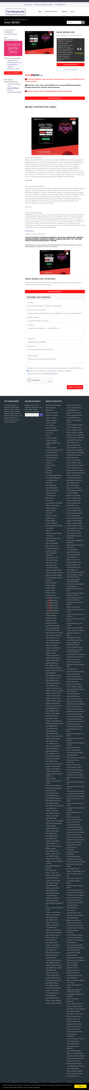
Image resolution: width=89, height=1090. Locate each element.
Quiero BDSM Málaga (52, 716)
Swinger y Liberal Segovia (53, 978)
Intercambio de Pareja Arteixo (75, 925)
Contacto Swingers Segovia (53, 980)
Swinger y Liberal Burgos (53, 945)
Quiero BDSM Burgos (52, 942)
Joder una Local (50, 460)
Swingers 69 (49, 580)
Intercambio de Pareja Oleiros (75, 915)
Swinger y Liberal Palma (73, 747)
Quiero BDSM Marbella (52, 803)
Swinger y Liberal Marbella (53, 648)
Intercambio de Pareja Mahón (75, 902)
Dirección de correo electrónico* (36, 310)
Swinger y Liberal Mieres (73, 674)
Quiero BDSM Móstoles (52, 828)
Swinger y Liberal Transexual (54, 705)
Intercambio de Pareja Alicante (75, 940)
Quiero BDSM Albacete (73, 417)
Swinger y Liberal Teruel (73, 559)
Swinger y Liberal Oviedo (53, 738)
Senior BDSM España (52, 488)
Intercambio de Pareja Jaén (74, 819)
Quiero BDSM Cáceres (73, 483)
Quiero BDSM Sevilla (51, 718)
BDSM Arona (70, 1001)
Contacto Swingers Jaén (73, 817)
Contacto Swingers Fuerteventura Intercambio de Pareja (75, 588)
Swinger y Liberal (50, 653)
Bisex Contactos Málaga (52, 640)
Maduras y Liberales (51, 515)
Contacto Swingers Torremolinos (75, 757)
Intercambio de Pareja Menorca (75, 895)
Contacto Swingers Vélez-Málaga (76, 861)
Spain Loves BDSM (72, 965)
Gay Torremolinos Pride (52, 637)
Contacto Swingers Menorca (74, 897)
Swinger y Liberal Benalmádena (54, 723)
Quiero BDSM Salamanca (53, 962)
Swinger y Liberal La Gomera (54, 700)
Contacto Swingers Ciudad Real (75, 437)
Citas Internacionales (19, 19)
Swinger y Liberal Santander (74, 523)
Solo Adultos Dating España (53, 405)
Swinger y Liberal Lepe (73, 970)
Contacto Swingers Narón (74, 662)
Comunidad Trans (51, 407)
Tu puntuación (31, 338)
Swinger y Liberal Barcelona (53, 721)
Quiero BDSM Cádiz (51, 731)
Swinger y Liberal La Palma (53, 693)
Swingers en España (51, 420)
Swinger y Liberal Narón (73, 659)
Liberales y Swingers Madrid (53, 570)
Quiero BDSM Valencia (52, 985)
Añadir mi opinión (75, 387)
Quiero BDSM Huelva (52, 728)
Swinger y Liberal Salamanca (54, 960)
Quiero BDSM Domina (52, 836)
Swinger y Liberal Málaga (53, 713)
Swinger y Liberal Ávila (52, 937)
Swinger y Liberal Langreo (53, 880)
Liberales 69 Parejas (51, 565)
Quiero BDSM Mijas (51, 818)
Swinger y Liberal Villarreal (53, 875)
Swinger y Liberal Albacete (74, 412)
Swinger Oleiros (71, 910)
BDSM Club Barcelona (52, 613)
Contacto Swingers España (74, 1063)
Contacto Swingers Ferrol (74, 567)
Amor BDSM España (51, 480)
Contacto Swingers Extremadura (75, 472)
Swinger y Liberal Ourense (53, 930)
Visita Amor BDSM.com (13, 73)
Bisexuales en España (52, 412)
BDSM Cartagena (50, 848)
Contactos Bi (49, 500)
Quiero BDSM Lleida (51, 890)
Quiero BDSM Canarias (52, 665)
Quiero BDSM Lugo (51, 927)
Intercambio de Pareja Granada (75, 839)
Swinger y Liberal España (74, 1061)
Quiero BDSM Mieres (72, 681)
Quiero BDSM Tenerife (73, 868)
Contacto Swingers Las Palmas (75, 630)
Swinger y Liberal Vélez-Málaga (54, 821)
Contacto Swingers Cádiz (73, 824)
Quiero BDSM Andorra (73, 1076)
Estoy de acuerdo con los (43, 373)
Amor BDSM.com (60, 4)
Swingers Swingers (51, 447)
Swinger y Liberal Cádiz (73, 822)
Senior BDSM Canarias (73, 1041)
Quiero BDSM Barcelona (52, 711)
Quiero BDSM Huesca (52, 917)
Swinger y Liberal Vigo (52, 972)
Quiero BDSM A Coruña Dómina (75, 654)
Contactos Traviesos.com (53, 548)
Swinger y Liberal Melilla (73, 495)
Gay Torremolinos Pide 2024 (53, 635)
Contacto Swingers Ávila (73, 1021)
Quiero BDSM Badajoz (73, 485)
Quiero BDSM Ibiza (51, 673)
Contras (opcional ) (33, 355)
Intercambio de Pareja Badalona (75, 704)
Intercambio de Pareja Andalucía (76, 711)
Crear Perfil (28, 180)
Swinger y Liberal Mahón (52, 888)
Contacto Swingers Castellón (74, 425)
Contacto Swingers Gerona (74, 467)
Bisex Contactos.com (51, 546)
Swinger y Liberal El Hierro (53, 698)
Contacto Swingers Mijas (73, 856)
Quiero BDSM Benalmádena (53, 798)
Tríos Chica (49, 530)
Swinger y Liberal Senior (52, 831)
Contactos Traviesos (51, 440)
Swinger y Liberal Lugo (52, 922)
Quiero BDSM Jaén (51, 790)
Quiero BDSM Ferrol (72, 569)
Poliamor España (50, 510)
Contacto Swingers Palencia (74, 1031)
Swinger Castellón (51, 778)
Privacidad (54, 1082)
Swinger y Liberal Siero (52, 873)
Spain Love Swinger (72, 962)
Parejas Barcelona (51, 595)
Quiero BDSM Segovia (52, 983)
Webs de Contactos (51, 11)
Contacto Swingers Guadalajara (75, 452)
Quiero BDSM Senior (51, 833)
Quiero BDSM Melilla (72, 493)
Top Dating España (15, 11)
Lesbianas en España (52, 415)
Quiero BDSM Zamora (73, 410)
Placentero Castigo (51, 428)
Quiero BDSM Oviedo (52, 741)
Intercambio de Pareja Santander (76, 796)
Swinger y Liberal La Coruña (74, 525)
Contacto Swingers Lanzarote (75, 432)
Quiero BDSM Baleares (52, 748)
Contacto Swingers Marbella (74, 719)
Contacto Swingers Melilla (74, 498)
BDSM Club (49, 483)
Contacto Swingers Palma (74, 750)
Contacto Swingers (51, 957)
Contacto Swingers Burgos (74, 1026)
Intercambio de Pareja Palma (75, 752)
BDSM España (50, 410)
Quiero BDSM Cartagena (53, 893)
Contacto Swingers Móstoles (74, 513)
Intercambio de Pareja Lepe (74, 975)
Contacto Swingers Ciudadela (75, 957)
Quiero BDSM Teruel (72, 557)
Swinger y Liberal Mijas (52, 815)
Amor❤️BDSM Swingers (52, 610)
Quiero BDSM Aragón (52, 895)
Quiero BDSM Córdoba (52, 733)
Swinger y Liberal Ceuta (73, 500)
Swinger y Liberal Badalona (74, 699)
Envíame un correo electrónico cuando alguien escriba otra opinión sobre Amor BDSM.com (55, 368)
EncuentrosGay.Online (52, 457)
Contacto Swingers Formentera (75, 465)
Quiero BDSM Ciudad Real (74, 440)
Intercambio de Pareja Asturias (75, 671)
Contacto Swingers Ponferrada (75, 1058)
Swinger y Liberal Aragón (53, 898)
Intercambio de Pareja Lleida (74, 1014)
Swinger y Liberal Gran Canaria (54, 690)
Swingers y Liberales (51, 645)
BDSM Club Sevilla (51, 620)
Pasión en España (51, 417)
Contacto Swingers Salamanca (54, 965)
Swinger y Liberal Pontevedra (54, 932)
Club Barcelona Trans (52, 557)
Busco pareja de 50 (51, 493)
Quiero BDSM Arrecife (52, 851)
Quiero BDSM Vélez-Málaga (53, 823)
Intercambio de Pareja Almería (75, 774)
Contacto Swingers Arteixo (74, 923)
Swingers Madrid (50, 585)
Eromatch (48, 467)
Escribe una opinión (14, 69)
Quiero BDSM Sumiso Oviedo (54, 967)
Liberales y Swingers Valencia (54, 577)
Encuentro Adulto (50, 520)
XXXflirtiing (49, 462)
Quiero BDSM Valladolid (52, 998)
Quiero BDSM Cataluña (73, 693)
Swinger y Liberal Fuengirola (54, 788)
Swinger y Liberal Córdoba (74, 834)
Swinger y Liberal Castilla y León (76, 871)
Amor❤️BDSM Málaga (52, 603)
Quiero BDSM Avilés (51, 808)
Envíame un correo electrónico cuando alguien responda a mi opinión (49, 371)
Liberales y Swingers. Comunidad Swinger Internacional (52, 553)
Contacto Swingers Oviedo (74, 427)
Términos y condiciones (74, 1082)
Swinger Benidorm (72, 942)
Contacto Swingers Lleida (74, 1016)
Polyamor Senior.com (52, 508)
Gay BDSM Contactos (52, 567)
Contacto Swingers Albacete (74, 415)
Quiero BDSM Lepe (72, 978)
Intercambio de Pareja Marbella (75, 721)
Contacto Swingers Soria (52, 993)
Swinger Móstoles (51, 826)
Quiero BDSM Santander (73, 554)
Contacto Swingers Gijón (73, 508)
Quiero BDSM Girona (51, 920)
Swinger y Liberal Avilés (52, 810)
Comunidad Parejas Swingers (54, 475)
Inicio (40, 11)
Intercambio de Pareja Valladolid (75, 1056)
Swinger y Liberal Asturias (53, 703)
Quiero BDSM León (51, 950)
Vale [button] (80, 1086)
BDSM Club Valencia (51, 623)
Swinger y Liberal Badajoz (74, 488)
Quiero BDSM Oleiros (72, 905)
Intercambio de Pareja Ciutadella (76, 960)
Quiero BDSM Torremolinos (53, 800)
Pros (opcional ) (32, 346)
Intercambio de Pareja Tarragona (76, 1009)
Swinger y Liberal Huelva (73, 764)
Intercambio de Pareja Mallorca (75, 892)
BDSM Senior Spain (72, 967)
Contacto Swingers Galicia (74, 533)
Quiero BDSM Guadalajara (74, 455)
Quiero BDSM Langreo (52, 883)
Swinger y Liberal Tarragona (74, 1006)
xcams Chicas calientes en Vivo (54, 450)
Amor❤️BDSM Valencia (52, 608)
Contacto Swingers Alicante (74, 937)
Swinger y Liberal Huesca (53, 915)
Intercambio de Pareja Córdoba (75, 832)
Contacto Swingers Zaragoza (75, 1073)
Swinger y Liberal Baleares (53, 746)
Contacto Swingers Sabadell (74, 1071)
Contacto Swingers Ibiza (73, 515)
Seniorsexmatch (50, 465)
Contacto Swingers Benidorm (75, 945)
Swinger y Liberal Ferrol (73, 564)
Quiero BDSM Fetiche (52, 685)
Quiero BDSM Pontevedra (53, 935)
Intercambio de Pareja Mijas (74, 859)
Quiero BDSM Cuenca (73, 442)
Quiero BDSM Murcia (51, 843)
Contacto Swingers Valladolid (54, 1003)
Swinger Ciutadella (72, 955)
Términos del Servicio (51, 373)
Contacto (14, 1082)
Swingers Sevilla (50, 590)
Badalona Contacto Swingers (75, 701)
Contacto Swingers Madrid (74, 510)
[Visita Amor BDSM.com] (39, 43)
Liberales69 (49, 513)
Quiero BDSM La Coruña (73, 530)
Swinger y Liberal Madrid (52, 758)
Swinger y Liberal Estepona (53, 785)
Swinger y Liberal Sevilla (52, 655)
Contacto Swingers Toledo (74, 462)
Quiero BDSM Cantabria (73, 552)
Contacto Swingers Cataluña (74, 686)
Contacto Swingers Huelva (74, 767)
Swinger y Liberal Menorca (53, 768)
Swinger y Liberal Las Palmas (75, 628)
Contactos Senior (50, 495)
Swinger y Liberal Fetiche (53, 683)
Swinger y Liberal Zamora (74, 405)
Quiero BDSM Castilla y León (75, 878)
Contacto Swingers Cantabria (75, 518)
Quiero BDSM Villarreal (52, 878)
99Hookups (49, 470)
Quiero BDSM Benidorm (73, 950)
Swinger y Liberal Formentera (54, 763)
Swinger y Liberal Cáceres (74, 475)
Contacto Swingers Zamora (74, 407)
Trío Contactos (50, 528)
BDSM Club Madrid (51, 615)
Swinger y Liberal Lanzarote (53, 688)
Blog (72, 11)
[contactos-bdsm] (55, 136)
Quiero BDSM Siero (51, 870)
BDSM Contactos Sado (15, 62)
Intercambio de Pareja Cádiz (74, 827)
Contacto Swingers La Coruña (75, 528)
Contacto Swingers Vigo (52, 975)
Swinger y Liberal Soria (52, 990)
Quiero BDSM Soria (51, 995)
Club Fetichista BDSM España (54, 525)
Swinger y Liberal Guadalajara (75, 450)
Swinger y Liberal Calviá (73, 607)
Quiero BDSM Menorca (52, 753)
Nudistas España (50, 518)
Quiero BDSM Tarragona (73, 1011)
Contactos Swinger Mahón (74, 900)
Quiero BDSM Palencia (52, 955)
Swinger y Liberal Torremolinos (54, 736)
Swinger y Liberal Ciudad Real (75, 435)
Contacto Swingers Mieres (74, 676)
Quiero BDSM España (73, 1068)
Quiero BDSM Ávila (51, 940)
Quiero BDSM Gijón (72, 549)
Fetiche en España (51, 422)
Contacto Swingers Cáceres (74, 477)
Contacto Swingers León (73, 1029)
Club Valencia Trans (51, 562)
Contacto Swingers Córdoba (74, 829)
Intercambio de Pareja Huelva (75, 769)
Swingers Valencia (51, 593)
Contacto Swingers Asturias (74, 430)
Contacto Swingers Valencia (53, 988)
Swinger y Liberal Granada (74, 842)
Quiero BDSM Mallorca (52, 751)
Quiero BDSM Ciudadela (73, 952)
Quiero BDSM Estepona (52, 795)
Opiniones (64, 11)
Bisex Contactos (50, 498)
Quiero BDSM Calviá (51, 838)
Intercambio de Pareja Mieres (75, 679)
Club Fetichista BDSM (14, 92)
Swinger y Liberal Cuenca (74, 445)
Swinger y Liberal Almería (53, 660)
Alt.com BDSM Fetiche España (54, 503)
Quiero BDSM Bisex (72, 907)
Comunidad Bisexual (51, 452)
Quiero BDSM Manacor (52, 900)
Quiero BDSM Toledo (72, 457)
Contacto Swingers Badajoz (74, 490)
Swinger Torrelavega (72, 998)
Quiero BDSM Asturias (52, 743)
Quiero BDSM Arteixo (72, 917)
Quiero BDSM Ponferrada (74, 1051)
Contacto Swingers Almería (74, 772)
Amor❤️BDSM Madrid (52, 600)
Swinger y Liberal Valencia (53, 771)
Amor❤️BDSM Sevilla (52, 605)
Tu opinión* (30, 325)
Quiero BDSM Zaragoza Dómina (75, 572)
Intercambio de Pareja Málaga (75, 716)
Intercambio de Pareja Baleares (75, 584)
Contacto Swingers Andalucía (75, 709)
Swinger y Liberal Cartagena (53, 846)
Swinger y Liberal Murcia (52, 841)
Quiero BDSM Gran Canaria (53, 675)
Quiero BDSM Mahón (52, 885)
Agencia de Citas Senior (52, 490)
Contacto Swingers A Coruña (74, 647)
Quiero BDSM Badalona (73, 696)
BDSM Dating (29, 231)
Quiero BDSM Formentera (53, 756)
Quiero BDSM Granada (52, 793)
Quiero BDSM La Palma (52, 680)
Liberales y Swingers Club (53, 538)
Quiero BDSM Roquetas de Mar (75, 791)
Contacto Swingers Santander (75, 935)
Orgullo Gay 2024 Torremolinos (54, 632)
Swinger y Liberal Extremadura (75, 470)
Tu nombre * (30, 302)
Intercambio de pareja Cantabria (75, 793)
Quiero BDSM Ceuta (72, 505)
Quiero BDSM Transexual (53, 813)
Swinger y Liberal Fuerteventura (54, 670)
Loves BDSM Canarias (73, 1043)
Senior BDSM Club (51, 485)
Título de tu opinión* (33, 317)
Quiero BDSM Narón (72, 669)
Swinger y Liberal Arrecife (53, 853)
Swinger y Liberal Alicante (53, 658)
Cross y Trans (28, 4)
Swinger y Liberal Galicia (52, 925)
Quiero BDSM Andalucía (52, 708)
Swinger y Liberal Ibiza (52, 650)
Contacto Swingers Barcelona (75, 1004)
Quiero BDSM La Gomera (53, 678)
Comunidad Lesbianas (52, 455)
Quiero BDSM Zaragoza (52, 856)
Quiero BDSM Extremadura (74, 480)
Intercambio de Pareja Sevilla (75, 726)
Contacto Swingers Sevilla (74, 844)
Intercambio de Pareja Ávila (74, 1024)
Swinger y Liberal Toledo (73, 460)
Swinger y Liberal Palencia (53, 952)
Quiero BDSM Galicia (51, 726)
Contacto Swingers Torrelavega (75, 928)
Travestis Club (50, 535)
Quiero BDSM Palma (72, 755)
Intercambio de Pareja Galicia (75, 657)
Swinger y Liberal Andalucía (74, 706)
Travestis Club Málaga (52, 560)
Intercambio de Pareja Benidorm (75, 947)
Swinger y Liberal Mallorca (53, 766)
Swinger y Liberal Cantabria (74, 520)
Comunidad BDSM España (53, 477)
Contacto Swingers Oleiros (74, 912)
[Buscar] (83, 22)
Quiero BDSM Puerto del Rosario (55, 805)
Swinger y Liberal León (52, 947)
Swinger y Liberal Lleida (73, 1019)
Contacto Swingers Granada (74, 837)
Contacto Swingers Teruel (74, 562)
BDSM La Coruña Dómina (74, 920)
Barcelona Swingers (51, 582)
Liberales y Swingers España (43, 4)
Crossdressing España (52, 430)
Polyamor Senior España (52, 505)
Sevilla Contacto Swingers (74, 724)
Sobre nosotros (34, 1082)
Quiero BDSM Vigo (51, 970)
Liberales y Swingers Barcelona (54, 572)
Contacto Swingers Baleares (74, 890)
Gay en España (50, 425)
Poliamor (10, 90)
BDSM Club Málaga (51, 618)
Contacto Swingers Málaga (74, 714)
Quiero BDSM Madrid (52, 761)
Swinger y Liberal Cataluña (74, 684)
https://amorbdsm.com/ (11, 39)
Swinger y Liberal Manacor (53, 912)
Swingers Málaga (50, 587)
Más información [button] (36, 1087)
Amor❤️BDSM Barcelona (53, 598)
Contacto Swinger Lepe (73, 972)
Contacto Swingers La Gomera (75, 1038)
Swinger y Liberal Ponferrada (75, 1053)
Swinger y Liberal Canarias (53, 695)
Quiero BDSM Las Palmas (74, 637)
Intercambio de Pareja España (75, 1066)
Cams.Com (49, 472)
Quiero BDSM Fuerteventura (54, 668)
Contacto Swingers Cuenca (74, 447)
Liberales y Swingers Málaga (54, 575)
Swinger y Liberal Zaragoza (53, 858)
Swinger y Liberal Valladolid (53, 1000)
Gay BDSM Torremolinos (52, 625)
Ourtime (48, 435)
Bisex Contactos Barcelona (53, 642)
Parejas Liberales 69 (51, 523)
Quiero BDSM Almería (52, 663)
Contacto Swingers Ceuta (74, 503)
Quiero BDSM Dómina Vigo (74, 640)
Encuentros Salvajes (51, 438)
